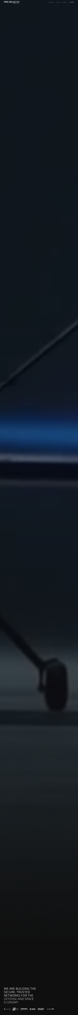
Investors (64, 2)
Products (58, 2)
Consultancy (52, 2)
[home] (12, 2)
